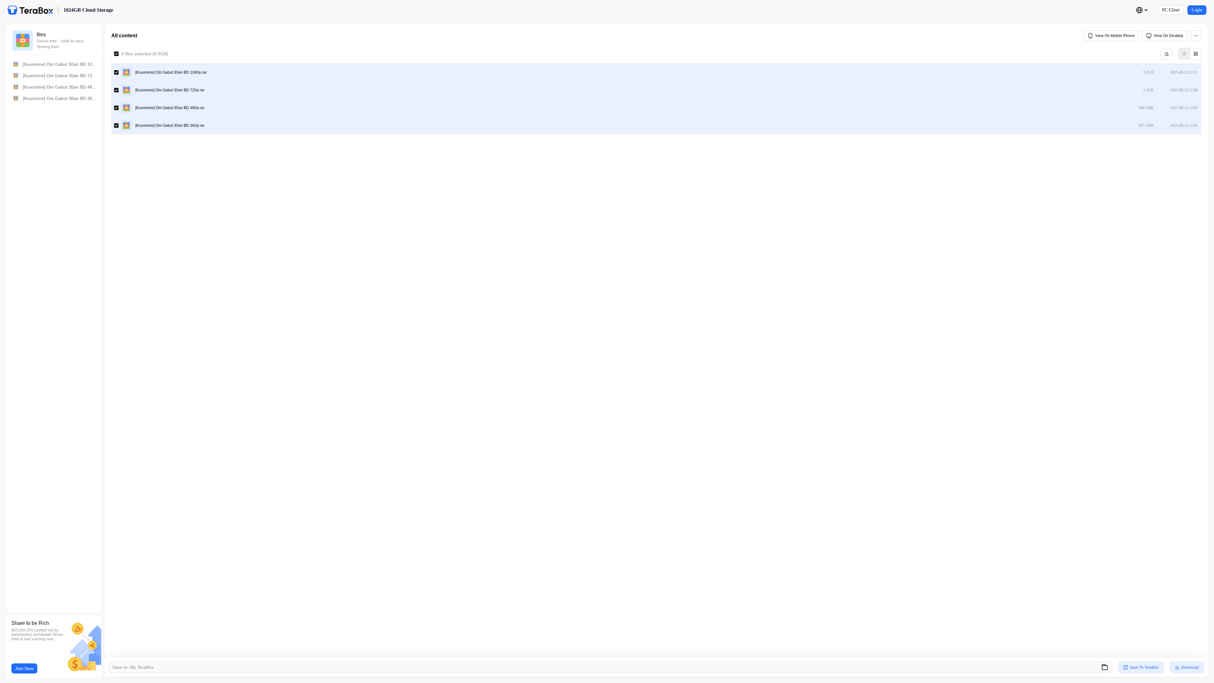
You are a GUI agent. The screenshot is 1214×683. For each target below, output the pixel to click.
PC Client (1171, 10)
